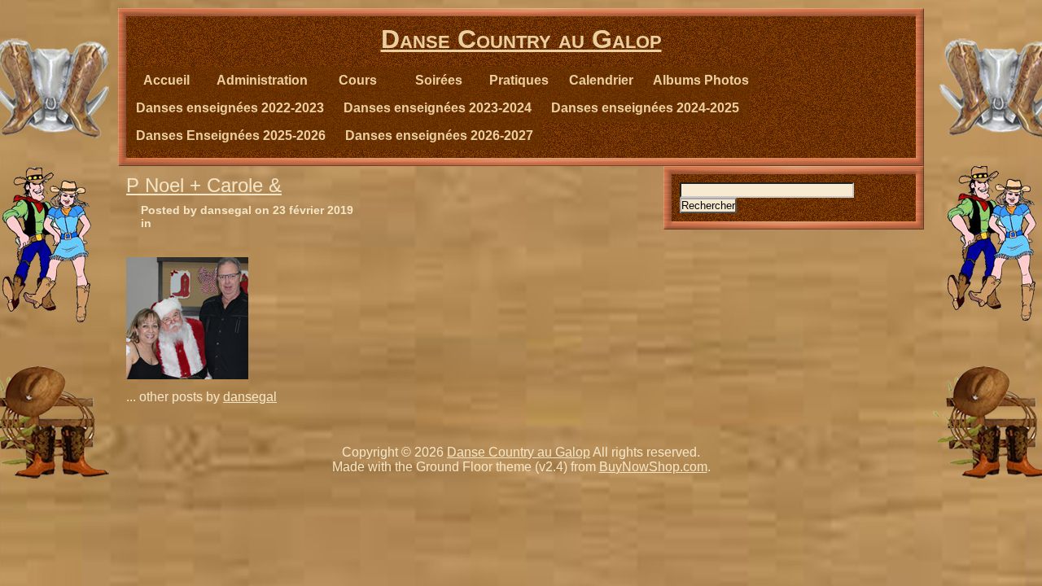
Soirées (438, 80)
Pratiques (519, 80)
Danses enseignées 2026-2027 (439, 135)
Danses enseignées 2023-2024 (438, 108)
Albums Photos (701, 80)
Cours (358, 80)
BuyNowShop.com (653, 467)
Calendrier (601, 80)
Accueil (166, 80)
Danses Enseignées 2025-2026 (231, 135)
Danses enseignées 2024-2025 (645, 108)
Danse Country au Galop (521, 39)
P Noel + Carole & (204, 185)
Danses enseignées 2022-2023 (230, 108)
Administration (262, 80)
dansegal (250, 397)
